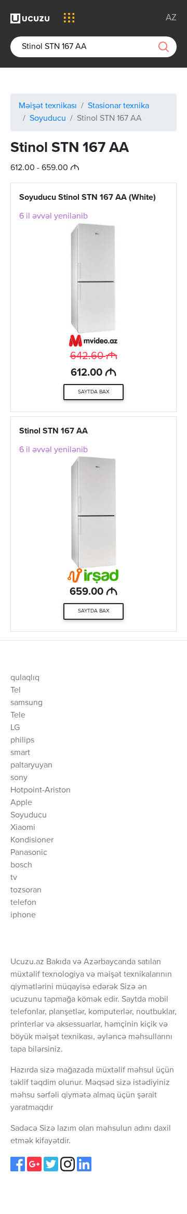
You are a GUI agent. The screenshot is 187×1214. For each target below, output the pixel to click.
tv (13, 878)
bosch (21, 865)
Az (171, 18)
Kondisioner (32, 840)
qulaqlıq (24, 678)
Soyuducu (48, 118)
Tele (17, 715)
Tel (15, 690)
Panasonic (28, 853)
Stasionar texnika (118, 106)
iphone (23, 915)
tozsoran (26, 890)
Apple (21, 803)
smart (20, 753)
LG (15, 728)
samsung (26, 703)
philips (22, 740)
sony (19, 778)
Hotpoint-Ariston (40, 790)
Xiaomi (22, 828)
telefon (23, 903)
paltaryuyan (31, 765)
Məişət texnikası (48, 106)
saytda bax (94, 391)
